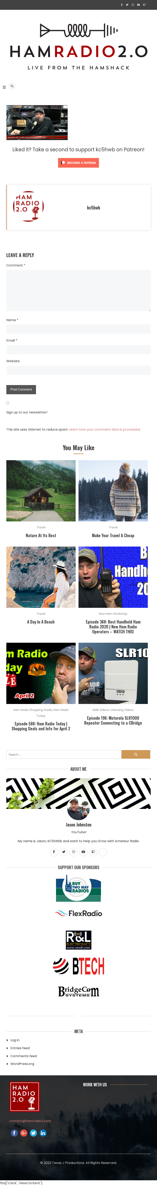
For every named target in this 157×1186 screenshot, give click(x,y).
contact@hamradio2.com (30, 1121)
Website (13, 361)
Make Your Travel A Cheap (113, 535)
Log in (14, 1040)
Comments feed (23, 1056)
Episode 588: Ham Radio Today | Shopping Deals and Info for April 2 (41, 726)
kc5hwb (93, 207)
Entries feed (20, 1048)
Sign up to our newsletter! (27, 412)
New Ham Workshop (113, 614)
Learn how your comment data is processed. (105, 429)
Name (12, 320)
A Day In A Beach (41, 622)
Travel (41, 527)
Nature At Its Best (41, 535)
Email (11, 340)
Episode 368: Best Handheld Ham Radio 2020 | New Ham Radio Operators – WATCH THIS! (113, 627)
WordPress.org (22, 1063)
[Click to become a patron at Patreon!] (78, 168)
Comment (15, 265)
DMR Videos (101, 710)
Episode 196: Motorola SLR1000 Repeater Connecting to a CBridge (113, 720)
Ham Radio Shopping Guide (32, 710)
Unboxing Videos (122, 710)
